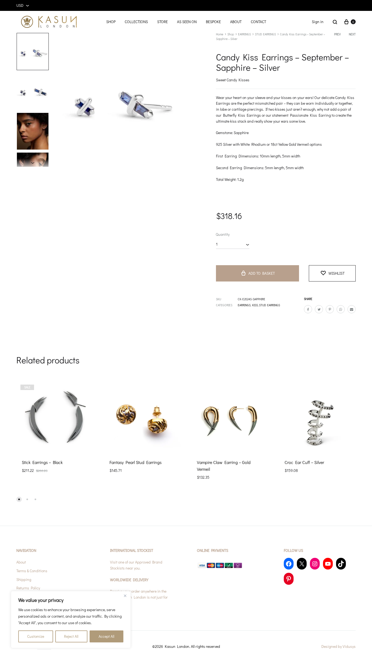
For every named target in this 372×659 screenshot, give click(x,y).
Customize (35, 636)
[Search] (335, 22)
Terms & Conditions (31, 570)
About (21, 562)
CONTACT (258, 21)
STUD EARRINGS (265, 34)
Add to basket (261, 273)
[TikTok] (341, 564)
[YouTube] (328, 564)
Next (352, 34)
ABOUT (236, 21)
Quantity (223, 234)
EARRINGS (244, 34)
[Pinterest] (289, 578)
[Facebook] (289, 564)
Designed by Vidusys (338, 646)
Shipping (23, 579)
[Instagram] (315, 564)
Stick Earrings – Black (42, 462)
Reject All (71, 636)
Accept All (106, 636)
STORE (162, 21)
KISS (255, 305)
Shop (230, 34)
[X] (302, 564)
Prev (337, 34)
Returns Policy (28, 587)
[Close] (125, 595)
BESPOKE (213, 21)
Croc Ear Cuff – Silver (304, 462)
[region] (71, 619)
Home (219, 34)
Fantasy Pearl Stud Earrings (135, 462)
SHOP (110, 21)
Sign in (318, 21)
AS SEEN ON (187, 21)
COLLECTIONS (136, 21)
